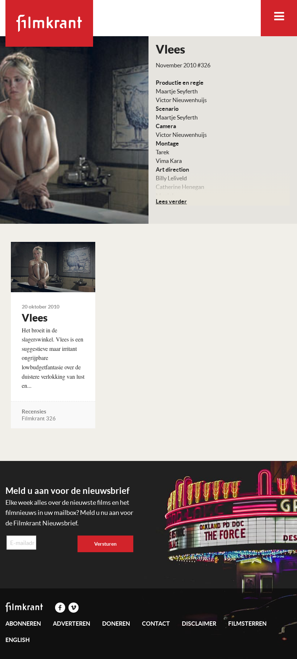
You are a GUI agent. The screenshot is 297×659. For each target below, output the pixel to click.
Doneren (116, 623)
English (17, 640)
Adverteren (71, 623)
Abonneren (23, 623)
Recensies (34, 411)
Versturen (105, 544)
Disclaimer (199, 623)
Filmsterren (247, 623)
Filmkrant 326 (39, 418)
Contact (156, 623)
